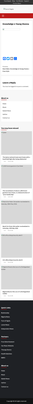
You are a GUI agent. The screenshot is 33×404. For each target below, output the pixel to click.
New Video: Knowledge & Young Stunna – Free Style (16, 69)
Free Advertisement (7, 342)
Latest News (5, 325)
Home (4, 103)
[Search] (30, 15)
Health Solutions (6, 354)
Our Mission (19, 1)
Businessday (5, 313)
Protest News (17, 3)
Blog (13, 1)
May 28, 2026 (10, 230)
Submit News (7, 111)
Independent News (7, 329)
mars (5, 161)
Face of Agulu (5, 321)
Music (4, 107)
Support (26, 1)
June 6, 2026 (10, 196)
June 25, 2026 (10, 161)
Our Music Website (7, 346)
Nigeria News (5, 317)
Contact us (6, 118)
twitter (5, 114)
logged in (13, 86)
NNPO (3, 358)
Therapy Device (6, 350)
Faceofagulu (7, 1)
